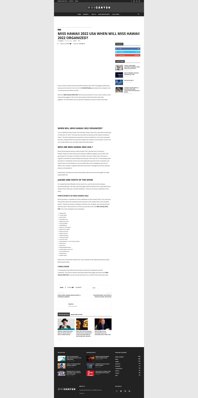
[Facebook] (131, 1)
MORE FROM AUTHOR (76, 314)
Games (117, 361)
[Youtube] (139, 1)
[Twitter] (134, 1)
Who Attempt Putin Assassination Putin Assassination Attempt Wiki (103, 333)
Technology (118, 368)
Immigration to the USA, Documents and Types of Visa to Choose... (74, 373)
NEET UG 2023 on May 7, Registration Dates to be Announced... (74, 358)
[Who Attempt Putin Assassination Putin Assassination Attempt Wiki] (103, 324)
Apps (116, 375)
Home (79, 14)
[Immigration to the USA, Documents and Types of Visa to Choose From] (61, 373)
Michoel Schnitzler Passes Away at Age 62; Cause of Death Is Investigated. (65, 333)
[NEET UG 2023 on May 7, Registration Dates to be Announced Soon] (61, 358)
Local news (115, 14)
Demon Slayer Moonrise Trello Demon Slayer (102, 357)
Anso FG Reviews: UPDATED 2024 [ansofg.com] (131, 73)
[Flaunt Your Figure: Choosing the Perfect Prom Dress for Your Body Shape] (119, 67)
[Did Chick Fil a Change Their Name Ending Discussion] (90, 373)
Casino (117, 373)
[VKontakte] (136, 1)
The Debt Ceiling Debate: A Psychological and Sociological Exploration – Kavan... (132, 90)
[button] (138, 14)
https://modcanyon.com (72, 306)
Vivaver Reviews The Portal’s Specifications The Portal (102, 296)
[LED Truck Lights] (119, 82)
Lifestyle (117, 364)
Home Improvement (104, 14)
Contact (71, 1)
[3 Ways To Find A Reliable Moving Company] (61, 366)
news (63, 27)
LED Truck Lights (129, 80)
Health (94, 14)
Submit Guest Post (62, 1)
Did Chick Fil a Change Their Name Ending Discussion (103, 372)
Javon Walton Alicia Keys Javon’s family (102, 364)
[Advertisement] (99, 21)
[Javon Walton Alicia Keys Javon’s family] (90, 366)
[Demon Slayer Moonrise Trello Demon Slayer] (90, 358)
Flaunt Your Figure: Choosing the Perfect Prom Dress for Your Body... (132, 67)
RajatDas (61, 40)
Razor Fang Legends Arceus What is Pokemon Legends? (69, 296)
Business (85, 14)
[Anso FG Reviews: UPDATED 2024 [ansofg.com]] (119, 75)
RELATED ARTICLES (64, 314)
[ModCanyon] (99, 7)
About (76, 1)
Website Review (119, 357)
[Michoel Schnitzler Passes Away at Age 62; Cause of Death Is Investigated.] (66, 324)
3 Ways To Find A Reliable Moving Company (73, 364)
